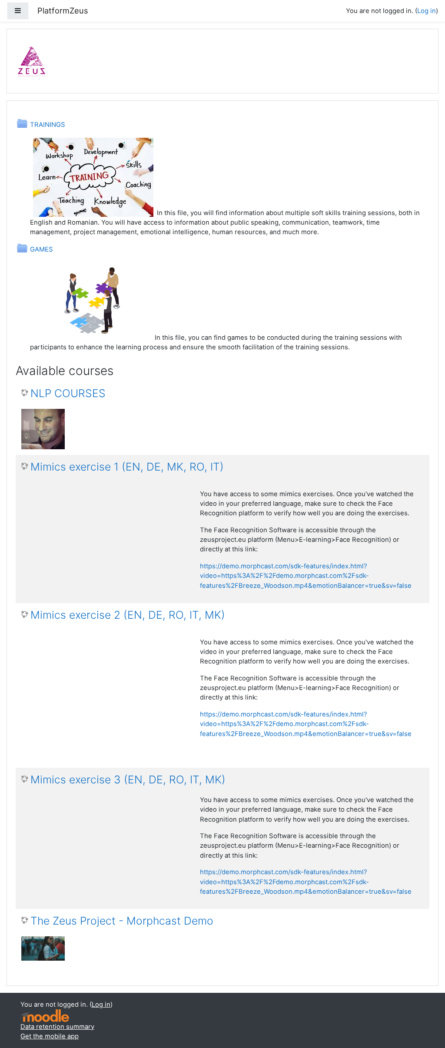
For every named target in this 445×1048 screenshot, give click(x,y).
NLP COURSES (68, 393)
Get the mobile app (49, 1036)
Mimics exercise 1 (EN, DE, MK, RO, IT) (127, 467)
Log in (426, 11)
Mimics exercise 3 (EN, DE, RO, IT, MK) (128, 779)
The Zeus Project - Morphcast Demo (121, 921)
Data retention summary (57, 1027)
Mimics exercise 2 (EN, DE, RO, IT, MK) (127, 615)
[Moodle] (44, 1015)
